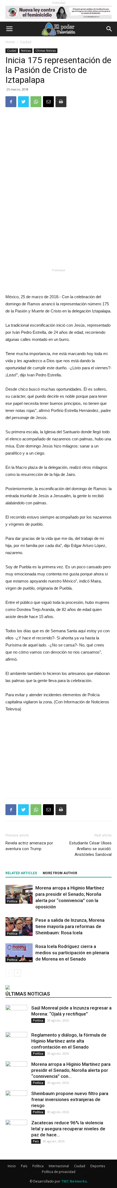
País (36, 1141)
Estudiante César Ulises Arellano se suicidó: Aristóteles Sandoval (90, 849)
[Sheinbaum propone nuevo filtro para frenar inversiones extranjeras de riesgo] (16, 1097)
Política (12, 901)
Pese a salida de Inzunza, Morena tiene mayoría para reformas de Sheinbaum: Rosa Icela (69, 926)
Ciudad (25, 42)
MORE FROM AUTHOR (60, 873)
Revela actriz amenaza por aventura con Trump (29, 846)
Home (10, 42)
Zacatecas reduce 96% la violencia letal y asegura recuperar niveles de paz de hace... (68, 1128)
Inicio (12, 1166)
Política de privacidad (58, 1171)
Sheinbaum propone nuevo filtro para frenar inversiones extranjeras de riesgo (69, 1099)
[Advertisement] (58, 227)
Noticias (26, 50)
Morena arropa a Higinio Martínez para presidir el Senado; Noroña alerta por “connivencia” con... (70, 1070)
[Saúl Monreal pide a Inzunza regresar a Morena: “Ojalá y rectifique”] (16, 1011)
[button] (109, 29)
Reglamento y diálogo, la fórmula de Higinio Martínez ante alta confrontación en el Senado (68, 1041)
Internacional (59, 1166)
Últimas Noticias (45, 50)
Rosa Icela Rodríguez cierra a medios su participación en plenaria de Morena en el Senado (72, 953)
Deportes (97, 1166)
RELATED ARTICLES (21, 873)
